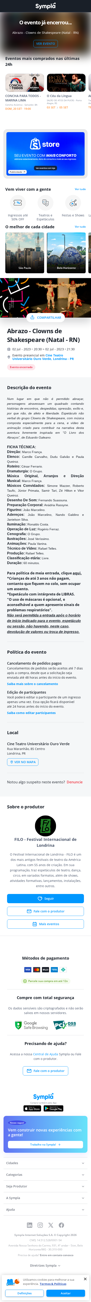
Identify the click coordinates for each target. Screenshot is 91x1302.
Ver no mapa (25, 762)
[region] (45, 1287)
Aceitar (66, 1293)
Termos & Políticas (53, 1284)
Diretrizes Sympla (43, 1265)
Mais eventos (49, 924)
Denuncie (75, 782)
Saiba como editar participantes (31, 713)
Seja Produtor (16, 1186)
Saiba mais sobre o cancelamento (32, 684)
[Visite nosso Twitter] (50, 1225)
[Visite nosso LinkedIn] (29, 1225)
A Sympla (13, 1198)
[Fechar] (85, 1279)
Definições (24, 1293)
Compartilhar (49, 317)
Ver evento (45, 43)
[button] (13, 1282)
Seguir (49, 898)
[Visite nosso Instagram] (40, 1225)
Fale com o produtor (49, 911)
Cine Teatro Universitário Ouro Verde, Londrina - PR (43, 357)
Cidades (12, 1163)
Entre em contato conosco (56, 1255)
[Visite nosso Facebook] (61, 1225)
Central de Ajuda (45, 1054)
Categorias (14, 1175)
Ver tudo (80, 189)
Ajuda (10, 1209)
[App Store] (32, 1108)
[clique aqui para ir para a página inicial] (45, 6)
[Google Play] (53, 1108)
